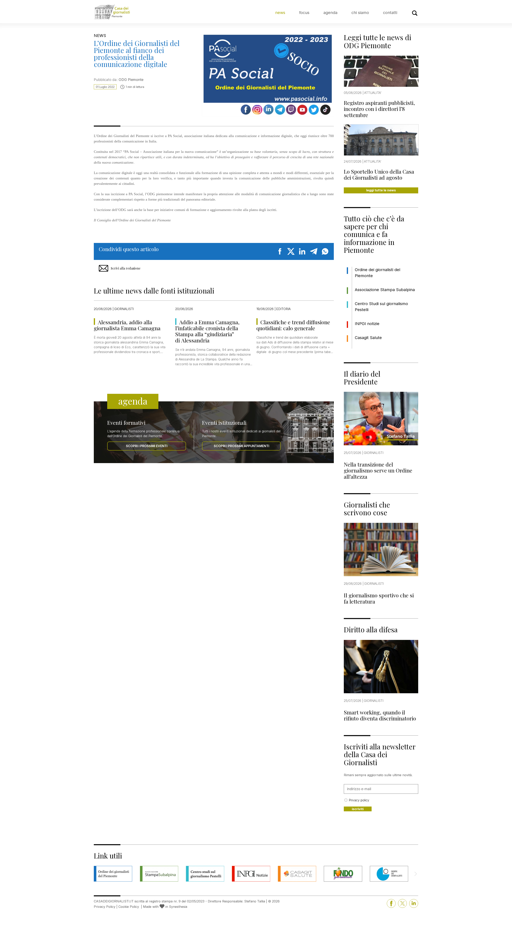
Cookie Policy (128, 907)
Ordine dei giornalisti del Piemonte (377, 272)
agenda (330, 12)
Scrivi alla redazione (125, 268)
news (280, 12)
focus (304, 12)
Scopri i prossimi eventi (146, 446)
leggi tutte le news (381, 190)
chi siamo (360, 12)
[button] (415, 873)
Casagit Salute (368, 337)
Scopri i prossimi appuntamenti (241, 446)
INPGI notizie (367, 323)
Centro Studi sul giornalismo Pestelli (381, 306)
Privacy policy (359, 800)
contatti (390, 12)
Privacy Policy (104, 907)
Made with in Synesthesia (165, 907)
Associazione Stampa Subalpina (385, 289)
